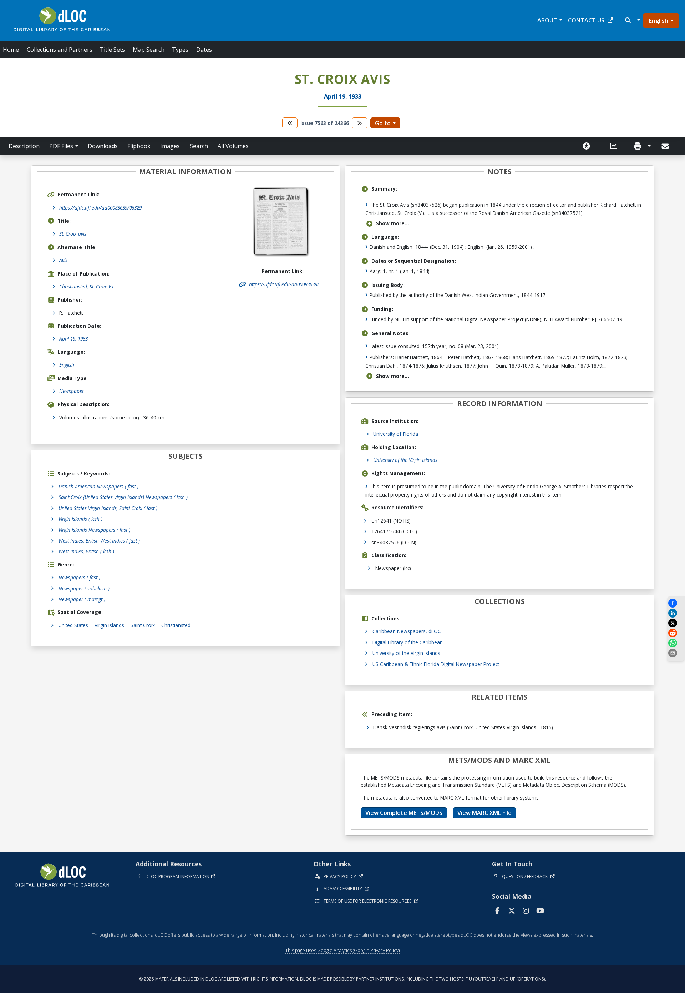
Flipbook (139, 146)
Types (180, 50)
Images (170, 146)
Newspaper (71, 391)
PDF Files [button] (61, 146)
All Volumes (233, 146)
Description (24, 146)
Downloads (103, 146)
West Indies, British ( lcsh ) (86, 551)
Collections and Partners (59, 50)
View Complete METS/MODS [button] (403, 813)
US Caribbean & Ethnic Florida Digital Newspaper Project (435, 664)
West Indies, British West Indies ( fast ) (99, 540)
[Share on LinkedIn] (676, 613)
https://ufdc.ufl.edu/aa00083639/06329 (100, 207)
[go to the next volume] (359, 122)
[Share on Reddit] (676, 633)
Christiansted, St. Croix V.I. (87, 286)
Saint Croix (143, 625)
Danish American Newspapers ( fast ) (98, 486)
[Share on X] (676, 623)
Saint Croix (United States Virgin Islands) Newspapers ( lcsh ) (123, 497)
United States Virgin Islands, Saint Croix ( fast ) (108, 508)
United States (73, 625)
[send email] (676, 653)
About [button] (547, 20)
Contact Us (586, 20)
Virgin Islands (109, 625)
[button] (631, 20)
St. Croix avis (72, 233)
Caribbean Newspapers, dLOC (406, 631)
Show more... (392, 223)
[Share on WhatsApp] (676, 643)
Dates (204, 50)
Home (11, 50)
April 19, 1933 (73, 338)
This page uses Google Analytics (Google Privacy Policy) (342, 950)
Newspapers (79, 577)
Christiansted (176, 625)
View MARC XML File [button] (484, 813)
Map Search (148, 50)
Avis (63, 260)
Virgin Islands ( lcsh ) (80, 518)
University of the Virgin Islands (405, 460)
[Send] (666, 146)
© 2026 (342, 979)
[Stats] (613, 146)
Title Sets (112, 50)
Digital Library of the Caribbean (407, 642)
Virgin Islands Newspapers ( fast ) (94, 529)
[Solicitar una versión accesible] (586, 146)
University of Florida (395, 433)
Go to (383, 123)
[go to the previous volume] (290, 122)
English (658, 21)
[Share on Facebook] (676, 603)
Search (199, 146)
